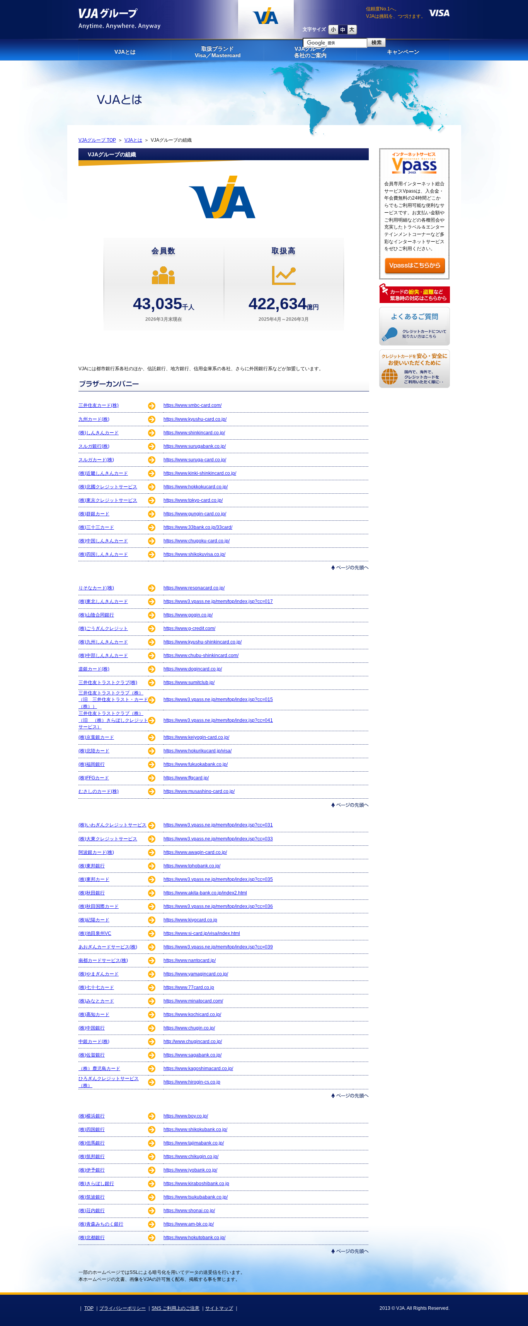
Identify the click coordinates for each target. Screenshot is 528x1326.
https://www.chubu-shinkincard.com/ (201, 655)
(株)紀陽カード (93, 920)
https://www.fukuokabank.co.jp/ (196, 764)
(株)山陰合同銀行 (96, 615)
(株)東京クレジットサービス (107, 500)
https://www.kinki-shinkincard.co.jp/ (200, 473)
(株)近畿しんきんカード (103, 473)
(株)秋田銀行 (91, 893)
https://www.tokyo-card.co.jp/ (193, 500)
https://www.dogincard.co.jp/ (193, 669)
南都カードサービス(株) (103, 960)
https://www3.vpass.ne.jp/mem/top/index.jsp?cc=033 (218, 839)
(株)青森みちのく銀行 (100, 1224)
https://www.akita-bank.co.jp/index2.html (205, 893)
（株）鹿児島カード (99, 1068)
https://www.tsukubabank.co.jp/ (196, 1197)
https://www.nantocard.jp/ (190, 960)
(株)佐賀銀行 (91, 1055)
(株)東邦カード (93, 879)
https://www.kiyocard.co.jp (190, 920)
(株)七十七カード (96, 987)
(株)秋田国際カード (98, 906)
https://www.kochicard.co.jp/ (192, 1014)
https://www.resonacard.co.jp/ (194, 588)
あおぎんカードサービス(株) (107, 947)
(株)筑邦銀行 (91, 1156)
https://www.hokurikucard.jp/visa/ (198, 751)
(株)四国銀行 (91, 1129)
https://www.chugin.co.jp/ (189, 1028)
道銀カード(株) (93, 669)
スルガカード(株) (96, 459)
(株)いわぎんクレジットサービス (112, 825)
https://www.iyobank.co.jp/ (190, 1170)
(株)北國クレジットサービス (107, 486)
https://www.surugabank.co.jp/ (195, 446)
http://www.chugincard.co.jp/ (193, 1041)
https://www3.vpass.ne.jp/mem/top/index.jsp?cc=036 (218, 906)
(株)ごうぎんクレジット (103, 628)
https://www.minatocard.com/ (193, 1001)
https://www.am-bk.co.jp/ (189, 1224)
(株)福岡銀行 (91, 764)
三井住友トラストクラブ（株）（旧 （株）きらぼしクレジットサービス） (113, 720)
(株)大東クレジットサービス (107, 839)
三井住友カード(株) (98, 405)
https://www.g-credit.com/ (189, 628)
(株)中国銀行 (91, 1028)
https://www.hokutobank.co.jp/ (194, 1237)
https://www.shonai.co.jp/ (189, 1210)
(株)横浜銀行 (91, 1116)
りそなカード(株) (96, 588)
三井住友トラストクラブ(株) (107, 682)
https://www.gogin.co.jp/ (188, 615)
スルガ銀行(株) (93, 446)
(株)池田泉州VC (94, 933)
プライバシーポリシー (122, 1308)
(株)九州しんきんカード (103, 642)
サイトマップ (219, 1308)
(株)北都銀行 (91, 1237)
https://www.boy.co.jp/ (186, 1116)
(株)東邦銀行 (91, 866)
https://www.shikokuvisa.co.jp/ (194, 554)
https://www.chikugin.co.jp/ (191, 1156)
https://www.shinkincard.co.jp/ (194, 432)
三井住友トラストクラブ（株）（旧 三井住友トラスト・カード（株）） (113, 699)
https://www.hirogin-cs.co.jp (192, 1082)
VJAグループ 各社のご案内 (310, 52)
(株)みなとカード (96, 1001)
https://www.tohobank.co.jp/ (192, 866)
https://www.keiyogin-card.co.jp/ (196, 737)
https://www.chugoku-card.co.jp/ (197, 541)
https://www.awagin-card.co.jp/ (195, 852)
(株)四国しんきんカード (103, 554)
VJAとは (125, 52)
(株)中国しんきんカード (103, 541)
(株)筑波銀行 (91, 1197)
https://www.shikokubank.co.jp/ (195, 1129)
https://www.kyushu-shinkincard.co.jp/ (203, 642)
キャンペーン (403, 52)
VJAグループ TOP (97, 140)
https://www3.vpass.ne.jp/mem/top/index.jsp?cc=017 (218, 601)
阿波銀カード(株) (96, 852)
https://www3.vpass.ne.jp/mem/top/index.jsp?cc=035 (218, 879)
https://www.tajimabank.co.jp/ (194, 1143)
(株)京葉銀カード (96, 737)
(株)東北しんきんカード (103, 601)
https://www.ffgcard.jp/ (186, 778)
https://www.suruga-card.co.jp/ (195, 459)
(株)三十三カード (96, 527)
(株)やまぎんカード (98, 974)
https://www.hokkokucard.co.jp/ (196, 486)
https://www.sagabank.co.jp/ (192, 1055)
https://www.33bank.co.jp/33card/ (198, 527)
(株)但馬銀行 (91, 1143)
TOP (89, 1308)
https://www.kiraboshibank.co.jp (196, 1183)
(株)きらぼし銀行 (96, 1183)
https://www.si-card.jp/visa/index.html (202, 933)
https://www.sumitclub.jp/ (189, 682)
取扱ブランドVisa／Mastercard (218, 52)
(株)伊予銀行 (91, 1170)
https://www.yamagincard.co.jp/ (196, 974)
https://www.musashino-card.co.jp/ (199, 791)
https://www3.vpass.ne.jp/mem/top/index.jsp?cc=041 (218, 720)
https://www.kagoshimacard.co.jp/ (198, 1068)
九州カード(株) (93, 419)
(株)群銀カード (93, 514)
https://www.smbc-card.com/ (192, 405)
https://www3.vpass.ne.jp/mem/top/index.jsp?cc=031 (218, 825)
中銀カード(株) (93, 1041)
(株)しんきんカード (98, 432)
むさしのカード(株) (98, 791)
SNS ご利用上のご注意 (175, 1308)
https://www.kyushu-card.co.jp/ (195, 419)
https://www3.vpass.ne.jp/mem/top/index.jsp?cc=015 (218, 699)
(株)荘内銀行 (91, 1210)
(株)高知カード (93, 1014)
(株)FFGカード (93, 778)
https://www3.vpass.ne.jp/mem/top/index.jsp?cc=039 (218, 947)
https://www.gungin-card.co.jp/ (195, 514)
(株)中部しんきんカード (103, 655)
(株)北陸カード (93, 751)
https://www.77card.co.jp (189, 987)
